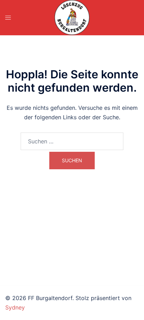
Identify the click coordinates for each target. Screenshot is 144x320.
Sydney (15, 307)
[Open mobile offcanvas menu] (8, 17)
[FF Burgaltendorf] (72, 17)
